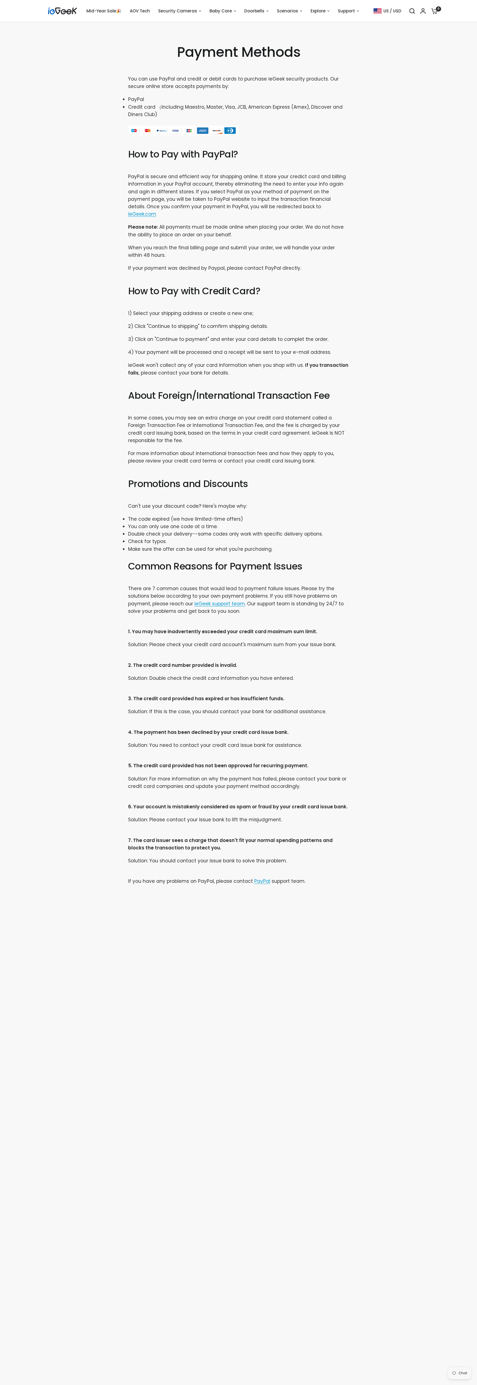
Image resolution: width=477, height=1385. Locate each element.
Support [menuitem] (346, 11)
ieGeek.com (142, 214)
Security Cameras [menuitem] (177, 11)
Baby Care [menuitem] (221, 11)
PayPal (262, 881)
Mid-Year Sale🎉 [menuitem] (103, 11)
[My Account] (423, 11)
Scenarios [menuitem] (287, 11)
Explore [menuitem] (318, 11)
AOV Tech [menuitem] (140, 11)
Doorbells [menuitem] (254, 11)
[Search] (412, 11)
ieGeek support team (219, 603)
